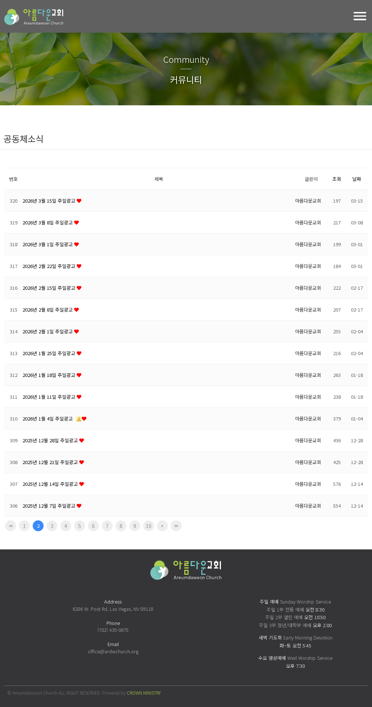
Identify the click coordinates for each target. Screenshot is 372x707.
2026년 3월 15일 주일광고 (50, 200)
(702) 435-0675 (113, 629)
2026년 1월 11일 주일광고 (50, 396)
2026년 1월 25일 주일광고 (50, 353)
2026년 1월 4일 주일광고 (48, 418)
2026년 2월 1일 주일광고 (48, 331)
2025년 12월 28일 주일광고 (51, 440)
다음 (162, 525)
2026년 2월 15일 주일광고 (50, 287)
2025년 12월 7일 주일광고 (50, 505)
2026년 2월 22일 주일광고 (50, 266)
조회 (336, 178)
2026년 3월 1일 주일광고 (48, 244)
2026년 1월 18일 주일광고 (50, 374)
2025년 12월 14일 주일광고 (51, 483)
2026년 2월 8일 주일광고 (48, 309)
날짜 (356, 178)
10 (148, 525)
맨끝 (176, 525)
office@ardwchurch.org (113, 651)
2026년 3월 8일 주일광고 (48, 222)
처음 (10, 525)
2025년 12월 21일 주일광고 (51, 462)
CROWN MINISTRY (144, 693)
